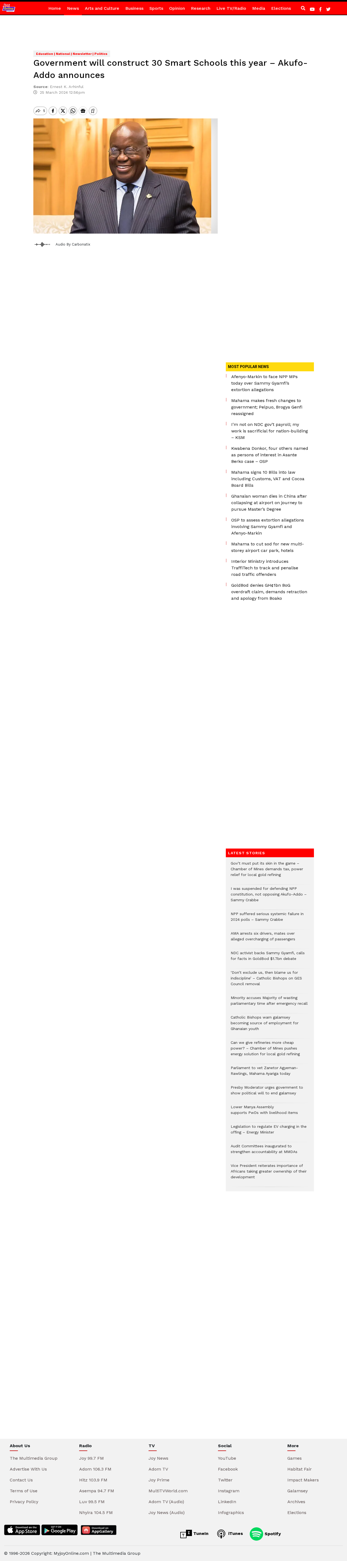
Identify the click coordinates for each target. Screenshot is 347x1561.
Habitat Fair (299, 1469)
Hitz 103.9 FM (93, 1480)
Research (200, 8)
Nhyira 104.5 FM (96, 1512)
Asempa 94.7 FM (96, 1490)
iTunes (235, 1533)
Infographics (231, 1512)
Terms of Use (23, 1490)
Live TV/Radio (231, 8)
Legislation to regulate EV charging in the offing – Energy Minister (269, 1132)
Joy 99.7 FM (91, 1458)
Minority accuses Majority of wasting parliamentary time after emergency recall (269, 1003)
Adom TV (158, 1469)
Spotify (272, 1533)
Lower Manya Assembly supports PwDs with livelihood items (264, 1112)
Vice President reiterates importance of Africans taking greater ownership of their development (269, 1174)
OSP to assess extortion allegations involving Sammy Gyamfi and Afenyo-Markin (267, 526)
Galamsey (297, 1490)
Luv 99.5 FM (92, 1501)
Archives (296, 1501)
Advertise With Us (28, 1469)
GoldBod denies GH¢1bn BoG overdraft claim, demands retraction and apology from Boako (269, 592)
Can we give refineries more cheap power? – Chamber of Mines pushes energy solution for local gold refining (265, 1051)
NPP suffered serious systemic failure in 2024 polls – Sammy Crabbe (267, 919)
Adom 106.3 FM (95, 1469)
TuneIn (200, 1533)
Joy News (158, 1458)
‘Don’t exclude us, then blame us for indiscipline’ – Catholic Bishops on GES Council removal (266, 981)
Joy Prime (159, 1480)
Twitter (225, 1480)
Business (134, 8)
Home (54, 8)
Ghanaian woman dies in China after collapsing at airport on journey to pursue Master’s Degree (269, 503)
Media (258, 8)
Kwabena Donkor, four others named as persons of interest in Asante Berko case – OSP (269, 455)
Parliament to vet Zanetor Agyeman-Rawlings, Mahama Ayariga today (264, 1073)
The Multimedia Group (33, 1458)
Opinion (177, 8)
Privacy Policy (24, 1501)
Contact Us (21, 1480)
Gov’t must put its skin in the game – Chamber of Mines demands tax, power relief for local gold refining (267, 871)
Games (294, 1458)
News (73, 8)
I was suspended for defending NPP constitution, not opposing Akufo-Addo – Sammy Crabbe (269, 897)
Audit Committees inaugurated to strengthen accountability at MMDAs (264, 1152)
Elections (281, 8)
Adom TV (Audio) (166, 1501)
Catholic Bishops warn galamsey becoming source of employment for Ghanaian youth (264, 1026)
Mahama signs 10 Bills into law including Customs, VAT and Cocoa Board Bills (267, 479)
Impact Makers (303, 1480)
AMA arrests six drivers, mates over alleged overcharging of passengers (263, 939)
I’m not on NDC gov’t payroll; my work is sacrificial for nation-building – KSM (269, 431)
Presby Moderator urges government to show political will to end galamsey (267, 1093)
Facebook (228, 1469)
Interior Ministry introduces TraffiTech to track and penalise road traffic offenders (264, 568)
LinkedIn (227, 1501)
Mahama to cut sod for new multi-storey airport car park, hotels (267, 547)
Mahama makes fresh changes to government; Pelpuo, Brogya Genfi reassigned (266, 407)
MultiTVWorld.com (168, 1490)
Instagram (228, 1490)
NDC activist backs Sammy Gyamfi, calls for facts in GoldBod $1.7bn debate (268, 958)
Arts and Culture (102, 8)
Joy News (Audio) (167, 1512)
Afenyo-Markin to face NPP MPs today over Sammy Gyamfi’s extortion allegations (264, 383)
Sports (156, 8)
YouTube (227, 1458)
